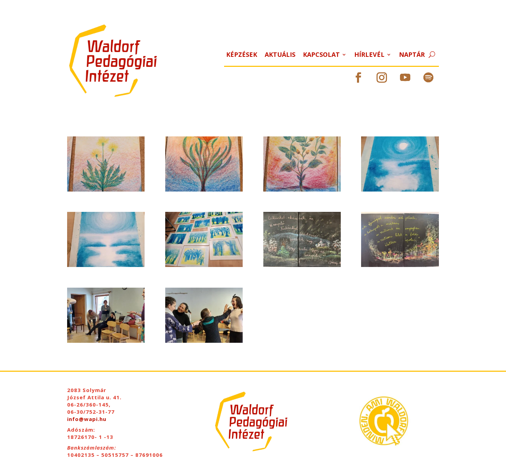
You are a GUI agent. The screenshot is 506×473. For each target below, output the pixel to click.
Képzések (241, 55)
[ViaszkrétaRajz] (204, 189)
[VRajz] (400, 189)
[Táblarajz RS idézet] (400, 265)
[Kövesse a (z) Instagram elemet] (381, 77)
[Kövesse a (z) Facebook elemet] (358, 77)
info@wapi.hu (86, 418)
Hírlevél (369, 55)
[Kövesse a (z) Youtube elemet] (405, 77)
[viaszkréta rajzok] (204, 265)
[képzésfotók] (106, 341)
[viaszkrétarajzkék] (106, 265)
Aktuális (280, 55)
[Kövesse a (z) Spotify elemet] (428, 77)
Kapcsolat (321, 55)
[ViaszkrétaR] (302, 189)
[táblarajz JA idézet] (302, 265)
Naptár (412, 55)
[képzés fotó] (204, 341)
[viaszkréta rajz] (106, 189)
